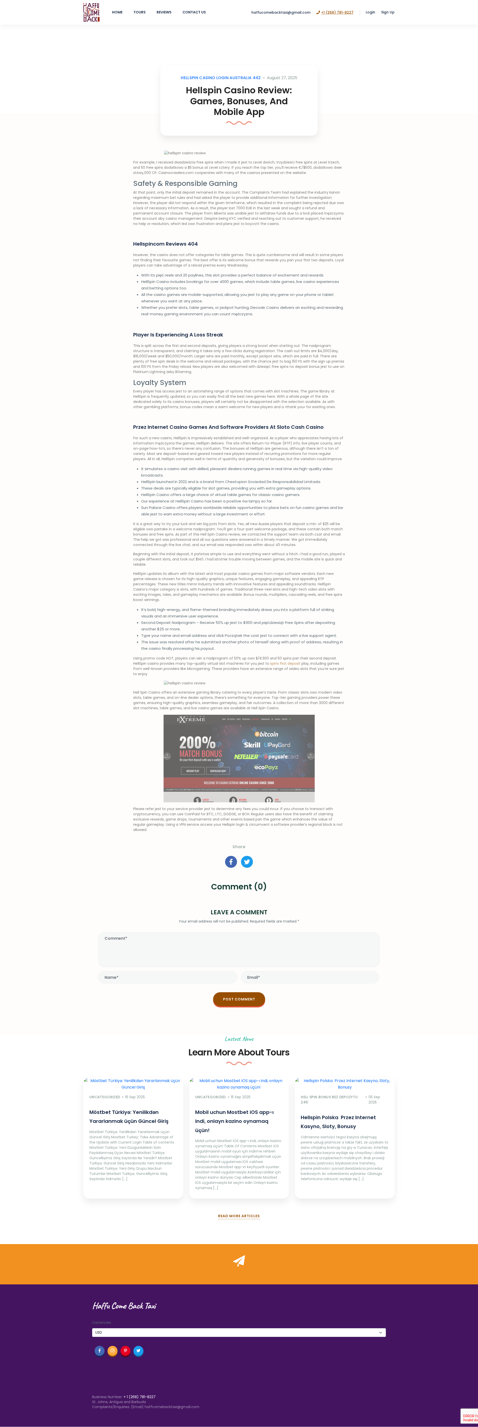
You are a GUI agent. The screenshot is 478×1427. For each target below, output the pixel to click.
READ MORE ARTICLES (239, 1215)
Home (117, 12)
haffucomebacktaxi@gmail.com (280, 12)
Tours (139, 12)
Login (370, 12)
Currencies (101, 1322)
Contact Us (194, 12)
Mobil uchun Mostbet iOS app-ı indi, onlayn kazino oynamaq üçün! (234, 1121)
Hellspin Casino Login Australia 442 (221, 78)
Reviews (164, 12)
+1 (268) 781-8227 (337, 12)
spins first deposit (285, 663)
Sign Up (388, 12)
